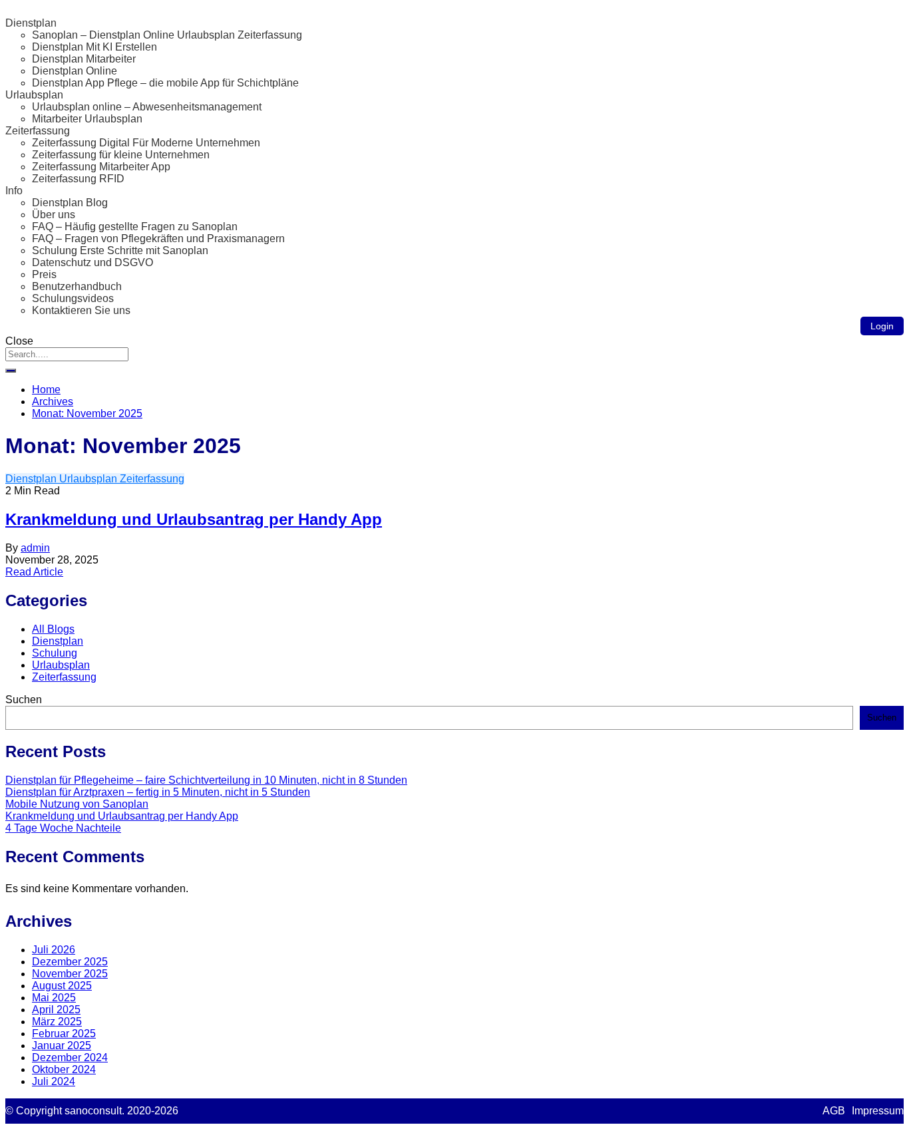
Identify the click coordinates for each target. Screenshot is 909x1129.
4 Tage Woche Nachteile (63, 828)
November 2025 (70, 973)
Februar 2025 (64, 1033)
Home (46, 389)
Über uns (53, 214)
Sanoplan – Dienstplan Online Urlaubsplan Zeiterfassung (167, 35)
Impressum (878, 1110)
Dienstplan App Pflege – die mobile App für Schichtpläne (165, 82)
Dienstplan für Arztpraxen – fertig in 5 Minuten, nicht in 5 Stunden (157, 792)
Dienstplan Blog (70, 202)
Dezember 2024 (70, 1057)
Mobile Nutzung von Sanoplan (76, 804)
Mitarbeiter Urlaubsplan (87, 118)
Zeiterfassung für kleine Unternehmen (121, 154)
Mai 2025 (54, 997)
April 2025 (56, 1009)
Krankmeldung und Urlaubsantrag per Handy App (193, 519)
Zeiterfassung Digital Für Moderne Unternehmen (146, 142)
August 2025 (62, 985)
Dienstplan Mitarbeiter (84, 59)
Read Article (34, 571)
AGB (833, 1110)
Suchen (23, 699)
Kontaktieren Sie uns (81, 310)
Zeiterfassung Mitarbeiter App (101, 166)
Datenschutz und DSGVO (92, 262)
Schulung (54, 653)
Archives (52, 401)
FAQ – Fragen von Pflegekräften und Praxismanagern (158, 238)
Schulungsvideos (73, 298)
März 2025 (57, 1021)
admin (35, 548)
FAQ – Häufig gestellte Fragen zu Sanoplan (135, 226)
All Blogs (53, 629)
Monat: (87, 413)
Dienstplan (31, 23)
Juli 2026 (53, 949)
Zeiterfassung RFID (78, 178)
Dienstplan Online (74, 71)
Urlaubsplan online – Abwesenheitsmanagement (147, 106)
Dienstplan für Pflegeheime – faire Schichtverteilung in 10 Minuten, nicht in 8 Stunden (206, 780)
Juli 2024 (53, 1081)
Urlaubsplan (34, 94)
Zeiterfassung (37, 130)
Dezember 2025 (70, 961)
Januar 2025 (61, 1045)
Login (882, 326)
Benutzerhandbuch (77, 286)
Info (14, 190)
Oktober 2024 (64, 1069)
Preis (44, 274)
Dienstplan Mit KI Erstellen (94, 47)
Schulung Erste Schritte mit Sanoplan (120, 250)
